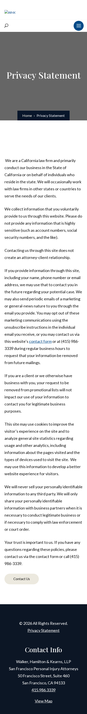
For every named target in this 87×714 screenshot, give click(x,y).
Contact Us (21, 579)
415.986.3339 (43, 689)
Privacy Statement (43, 630)
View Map (43, 701)
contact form (40, 341)
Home (27, 115)
